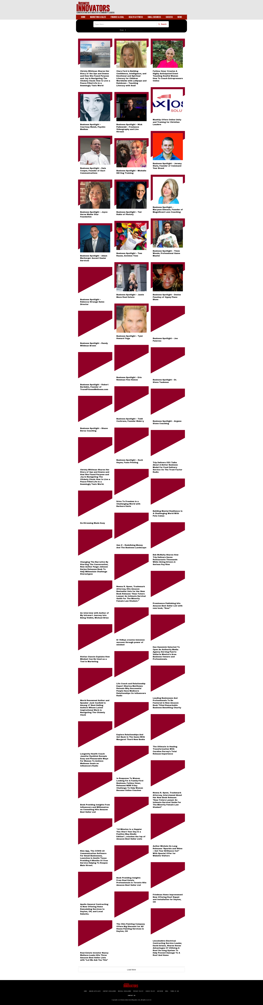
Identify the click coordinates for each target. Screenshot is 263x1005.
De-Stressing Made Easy (92, 523)
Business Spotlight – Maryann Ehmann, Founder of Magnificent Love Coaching (168, 209)
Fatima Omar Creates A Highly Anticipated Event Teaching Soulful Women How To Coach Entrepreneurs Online (168, 76)
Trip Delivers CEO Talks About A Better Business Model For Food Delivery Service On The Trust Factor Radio (167, 467)
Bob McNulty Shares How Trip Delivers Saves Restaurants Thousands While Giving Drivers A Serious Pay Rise (165, 559)
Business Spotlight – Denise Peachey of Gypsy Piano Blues (167, 297)
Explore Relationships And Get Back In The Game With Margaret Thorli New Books (130, 737)
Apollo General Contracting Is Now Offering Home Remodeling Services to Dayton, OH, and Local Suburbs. (94, 909)
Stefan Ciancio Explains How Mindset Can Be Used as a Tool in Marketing (95, 659)
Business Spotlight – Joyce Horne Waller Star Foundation (93, 214)
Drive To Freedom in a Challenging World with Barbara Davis (128, 503)
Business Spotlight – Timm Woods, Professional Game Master (166, 253)
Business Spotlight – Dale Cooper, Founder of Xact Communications (93, 170)
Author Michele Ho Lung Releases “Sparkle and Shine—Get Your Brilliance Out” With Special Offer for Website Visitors (167, 851)
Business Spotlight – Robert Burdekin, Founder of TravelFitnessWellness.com (94, 387)
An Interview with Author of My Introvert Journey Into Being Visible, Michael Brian (94, 615)
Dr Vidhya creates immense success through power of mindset (130, 642)
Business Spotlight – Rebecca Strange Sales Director (92, 301)
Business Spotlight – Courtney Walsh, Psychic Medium (92, 126)
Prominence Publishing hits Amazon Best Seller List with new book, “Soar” (167, 605)
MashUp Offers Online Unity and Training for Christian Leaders (167, 122)
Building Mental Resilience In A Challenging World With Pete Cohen (167, 513)
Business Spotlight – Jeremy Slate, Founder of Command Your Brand (167, 165)
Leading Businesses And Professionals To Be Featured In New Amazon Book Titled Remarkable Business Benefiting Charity (167, 703)
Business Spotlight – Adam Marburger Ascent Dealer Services (93, 258)
